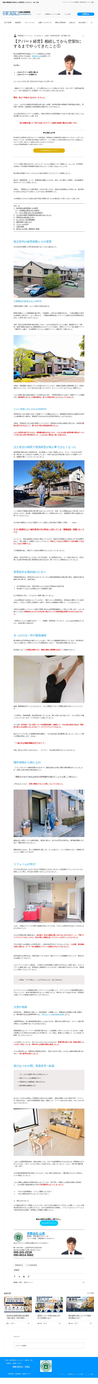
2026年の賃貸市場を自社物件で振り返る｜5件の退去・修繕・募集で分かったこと (17, 1317)
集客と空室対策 (60, 22)
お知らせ (72, 22)
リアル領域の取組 (31, 1265)
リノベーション (30, 22)
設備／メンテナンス (44, 22)
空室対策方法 (19, 1265)
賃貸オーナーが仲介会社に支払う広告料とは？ (49, 1317)
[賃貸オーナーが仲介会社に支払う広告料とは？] (49, 1304)
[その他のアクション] (83, 35)
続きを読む (82, 22)
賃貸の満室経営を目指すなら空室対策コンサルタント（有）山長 (21, 2)
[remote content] (49, 237)
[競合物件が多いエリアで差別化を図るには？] (80, 1304)
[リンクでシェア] (28, 1276)
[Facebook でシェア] (14, 1276)
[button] (91, 22)
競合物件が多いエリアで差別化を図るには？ (80, 1317)
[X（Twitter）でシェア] (19, 1276)
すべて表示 (90, 1293)
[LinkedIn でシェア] (24, 1276)
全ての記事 (7, 22)
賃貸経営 (18, 22)
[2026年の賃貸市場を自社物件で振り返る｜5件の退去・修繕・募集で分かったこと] (18, 1304)
